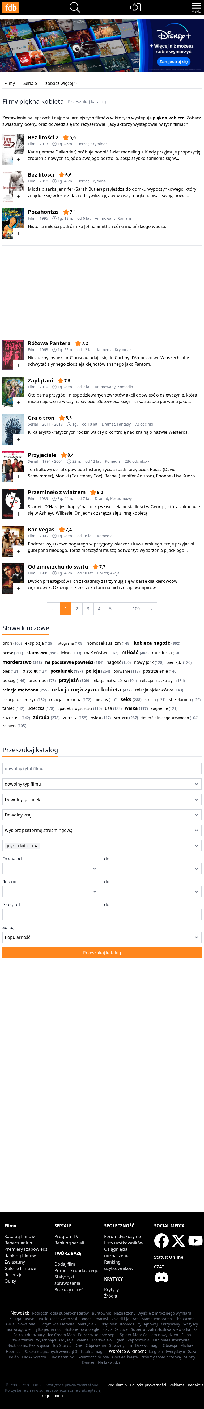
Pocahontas (43, 211)
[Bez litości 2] (13, 149)
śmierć (121, 717)
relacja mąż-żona (20, 690)
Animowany (105, 218)
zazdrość (11, 717)
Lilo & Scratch (34, 1357)
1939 (44, 498)
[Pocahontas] (13, 223)
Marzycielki (87, 1324)
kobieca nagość (152, 643)
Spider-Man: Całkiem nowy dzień (149, 1334)
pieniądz (174, 662)
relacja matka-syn (157, 680)
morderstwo (17, 662)
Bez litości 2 (43, 137)
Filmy (10, 83)
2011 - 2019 (52, 424)
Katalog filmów (20, 1236)
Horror (82, 143)
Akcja (115, 573)
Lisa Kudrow (186, 476)
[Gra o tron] (13, 429)
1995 (44, 218)
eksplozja (34, 643)
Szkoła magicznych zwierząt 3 (51, 1351)
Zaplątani (40, 380)
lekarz (66, 652)
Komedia (105, 349)
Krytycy (111, 1290)
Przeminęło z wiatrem (57, 492)
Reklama (177, 1384)
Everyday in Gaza (181, 1351)
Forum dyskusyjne (122, 1236)
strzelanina (180, 699)
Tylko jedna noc (47, 1329)
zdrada (41, 717)
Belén (14, 1357)
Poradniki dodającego (76, 1270)
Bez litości (41, 174)
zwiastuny (12, 124)
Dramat (108, 424)
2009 (44, 535)
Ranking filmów (20, 1255)
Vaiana (83, 1340)
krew (7, 653)
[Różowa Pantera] (13, 355)
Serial (33, 424)
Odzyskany (170, 1324)
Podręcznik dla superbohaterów (60, 1313)
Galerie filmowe (20, 1268)
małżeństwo (96, 653)
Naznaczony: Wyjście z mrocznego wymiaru (152, 1313)
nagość (114, 662)
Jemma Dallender (58, 152)
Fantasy (124, 424)
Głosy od (11, 904)
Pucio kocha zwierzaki (58, 1318)
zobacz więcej (59, 83)
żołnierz (9, 725)
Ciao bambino (61, 1357)
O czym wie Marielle (56, 1324)
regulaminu (52, 1395)
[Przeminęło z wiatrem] (13, 504)
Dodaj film (64, 1264)
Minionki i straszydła (171, 1340)
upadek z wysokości (74, 708)
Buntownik (101, 1313)
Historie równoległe (82, 1329)
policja (93, 671)
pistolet (30, 671)
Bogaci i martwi (94, 1318)
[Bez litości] (13, 186)
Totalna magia (93, 1351)
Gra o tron (41, 417)
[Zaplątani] (13, 392)
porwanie (121, 671)
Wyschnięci (46, 1340)
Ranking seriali (69, 1243)
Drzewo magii (147, 1345)
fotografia (65, 643)
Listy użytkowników (123, 1243)
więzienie (159, 708)
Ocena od (12, 859)
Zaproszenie (139, 1340)
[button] (36, 845)
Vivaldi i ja (120, 1318)
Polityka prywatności (148, 1384)
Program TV (66, 1236)
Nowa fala (26, 1324)
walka (131, 708)
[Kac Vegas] (13, 541)
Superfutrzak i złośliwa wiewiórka (160, 1329)
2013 (44, 143)
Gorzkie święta (125, 1357)
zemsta (70, 717)
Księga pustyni (22, 1318)
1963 (44, 349)
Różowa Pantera (49, 343)
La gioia (156, 1351)
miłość (129, 652)
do (106, 859)
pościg (9, 680)
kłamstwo (37, 653)
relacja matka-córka (109, 680)
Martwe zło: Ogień (108, 1340)
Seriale (30, 83)
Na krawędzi (109, 1362)
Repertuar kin (18, 1243)
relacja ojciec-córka (154, 690)
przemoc (37, 680)
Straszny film (120, 1345)
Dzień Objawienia (90, 1345)
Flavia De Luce (115, 1329)
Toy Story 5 (61, 1345)
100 (136, 609)
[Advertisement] (102, 289)
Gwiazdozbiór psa (93, 1357)
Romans (124, 218)
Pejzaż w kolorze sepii (97, 1334)
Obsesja (170, 1345)
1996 (44, 573)
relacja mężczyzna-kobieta (86, 689)
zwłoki (95, 717)
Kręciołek (109, 1324)
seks (126, 699)
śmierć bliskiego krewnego (165, 717)
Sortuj (8, 927)
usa (108, 708)
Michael (187, 1345)
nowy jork (144, 662)
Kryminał (99, 143)
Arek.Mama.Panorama (152, 1318)
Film (31, 143)
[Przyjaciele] (13, 466)
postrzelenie (155, 671)
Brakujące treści (70, 1290)
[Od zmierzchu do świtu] (13, 578)
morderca (162, 653)
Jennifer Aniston (136, 476)
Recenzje (13, 1275)
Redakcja (196, 1384)
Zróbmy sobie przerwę (161, 1357)
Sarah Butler (88, 189)
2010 (44, 181)
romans (101, 699)
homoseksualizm (104, 643)
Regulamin (117, 1384)
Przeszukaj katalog (87, 102)
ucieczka (36, 708)
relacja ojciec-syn (19, 699)
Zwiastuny (15, 1262)
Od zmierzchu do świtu (58, 566)
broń (7, 643)
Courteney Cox (86, 476)
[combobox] (12, 784)
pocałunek (61, 671)
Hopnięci (14, 1351)
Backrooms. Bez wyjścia (28, 1345)
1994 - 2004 (52, 461)
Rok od (9, 882)
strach (150, 699)
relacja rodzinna (65, 699)
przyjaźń (69, 680)
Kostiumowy (121, 498)
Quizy (10, 1281)
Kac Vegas (41, 529)
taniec (8, 708)
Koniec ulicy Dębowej (139, 1324)
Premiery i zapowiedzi (27, 1249)
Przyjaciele (42, 454)
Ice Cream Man (61, 1334)
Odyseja (66, 1340)
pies (6, 671)
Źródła (110, 1296)
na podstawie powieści (69, 662)
